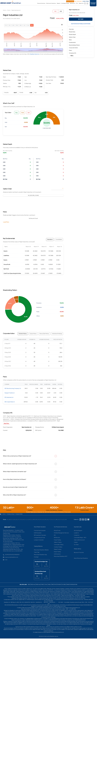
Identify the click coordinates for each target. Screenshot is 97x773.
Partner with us (77, 548)
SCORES (64, 584)
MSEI (42, 584)
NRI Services (72, 3)
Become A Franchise (70, 1)
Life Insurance (57, 554)
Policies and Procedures (13, 588)
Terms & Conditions (22, 588)
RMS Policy (49, 588)
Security (53, 588)
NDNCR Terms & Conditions (23, 590)
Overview (71, 29)
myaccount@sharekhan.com (11, 557)
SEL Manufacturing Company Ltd (13, 388)
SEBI (29, 584)
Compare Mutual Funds (39, 537)
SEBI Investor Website (18, 594)
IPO (55, 535)
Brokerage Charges (65, 3)
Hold (22, 112)
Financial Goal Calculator (40, 530)
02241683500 (16, 554)
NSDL (49, 584)
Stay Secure (10, 590)
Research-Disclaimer (60, 588)
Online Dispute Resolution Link (78, 591)
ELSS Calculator (37, 533)
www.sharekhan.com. (60, 632)
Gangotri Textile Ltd (9, 393)
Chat (6, 559)
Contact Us (76, 535)
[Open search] (85, 3)
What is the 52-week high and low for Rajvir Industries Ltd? (20, 463)
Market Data (72, 32)
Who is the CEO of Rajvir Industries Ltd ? (14, 495)
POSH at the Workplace (68, 594)
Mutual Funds (57, 530)
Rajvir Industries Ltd (16, 10)
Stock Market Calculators (40, 527)
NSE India (38, 584)
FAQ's (71, 55)
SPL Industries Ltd (9, 397)
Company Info (72, 53)
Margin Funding (57, 549)
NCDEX (59, 584)
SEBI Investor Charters (8, 591)
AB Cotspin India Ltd (10, 401)
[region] (33, 195)
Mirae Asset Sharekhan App (40, 554)
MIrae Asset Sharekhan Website (41, 550)
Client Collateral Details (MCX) (79, 594)
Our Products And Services (60, 527)
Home (4, 10)
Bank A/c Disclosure (43, 591)
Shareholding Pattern (74, 45)
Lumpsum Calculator (39, 540)
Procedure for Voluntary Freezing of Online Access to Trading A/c (37, 594)
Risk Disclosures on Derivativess (54, 591)
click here (69, 628)
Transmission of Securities (80, 595)
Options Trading (57, 542)
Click (40, 636)
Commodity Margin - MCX (80, 537)
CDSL (46, 584)
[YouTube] (88, 519)
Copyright (67, 588)
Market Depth (72, 34)
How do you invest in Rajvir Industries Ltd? (15, 487)
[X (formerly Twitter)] (86, 519)
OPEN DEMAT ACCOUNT (93, 3)
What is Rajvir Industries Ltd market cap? (14, 471)
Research (58, 3)
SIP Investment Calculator (40, 535)
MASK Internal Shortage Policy (68, 595)
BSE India (33, 584)
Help (75, 1)
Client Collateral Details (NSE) (57, 594)
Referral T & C (29, 588)
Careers (76, 542)
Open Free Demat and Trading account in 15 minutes (80, 23)
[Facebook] (80, 519)
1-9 (65, 519)
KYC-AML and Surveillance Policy (39, 588)
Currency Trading (58, 547)
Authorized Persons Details (15, 592)
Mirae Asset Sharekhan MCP (60, 556)
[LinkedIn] (83, 519)
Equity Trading (57, 551)
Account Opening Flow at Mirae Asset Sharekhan (60, 592)
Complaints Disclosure (34, 591)
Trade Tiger (36, 552)
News (70, 39)
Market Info (81, 3)
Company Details (19, 514)
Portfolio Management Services (61, 533)
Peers (70, 50)
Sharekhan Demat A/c (34, 54)
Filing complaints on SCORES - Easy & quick (39, 590)
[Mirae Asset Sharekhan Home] (10, 526)
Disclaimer (79, 588)
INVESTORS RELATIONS (72, 584)
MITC (20, 595)
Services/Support (78, 530)
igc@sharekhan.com (76, 607)
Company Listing (10, 514)
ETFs (77, 3)
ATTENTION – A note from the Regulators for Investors (59, 590)
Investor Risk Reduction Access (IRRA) (78, 592)
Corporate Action (73, 47)
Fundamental (72, 42)
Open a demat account (79, 540)
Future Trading (57, 540)
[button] (9, 32)
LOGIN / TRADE (86, 1)
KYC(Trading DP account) (76, 590)
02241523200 (8, 554)
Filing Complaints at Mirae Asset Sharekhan (40, 592)
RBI (53, 584)
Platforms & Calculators (51, 3)
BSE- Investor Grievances (18, 591)
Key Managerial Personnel (26, 592)
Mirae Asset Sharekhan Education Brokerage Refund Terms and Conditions (46, 595)
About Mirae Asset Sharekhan (81, 558)
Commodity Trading (58, 544)
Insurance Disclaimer (26, 595)
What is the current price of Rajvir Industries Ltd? (17, 456)
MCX (55, 584)
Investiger (36, 557)
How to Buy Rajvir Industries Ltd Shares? (14, 479)
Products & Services (41, 3)
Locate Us (76, 533)
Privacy (5, 588)
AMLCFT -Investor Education (88, 590)
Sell (29, 112)
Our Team (76, 544)
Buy (17, 112)
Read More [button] (6, 423)
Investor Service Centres (66, 591)
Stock (8, 10)
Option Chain (72, 37)
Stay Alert (15, 590)
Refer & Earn (79, 1)
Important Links (77, 527)
